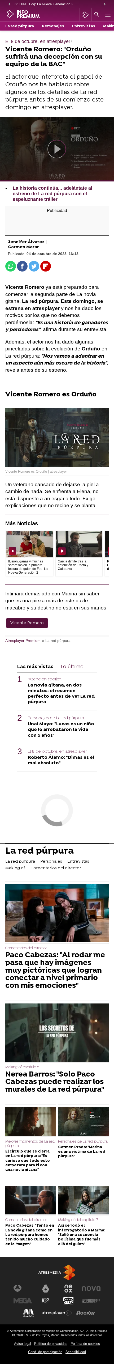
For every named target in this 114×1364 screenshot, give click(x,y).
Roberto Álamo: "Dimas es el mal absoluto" (61, 760)
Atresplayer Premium (23, 641)
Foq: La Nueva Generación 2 (51, 4)
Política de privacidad (50, 1344)
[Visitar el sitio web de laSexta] (45, 1289)
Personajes (53, 26)
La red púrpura (19, 26)
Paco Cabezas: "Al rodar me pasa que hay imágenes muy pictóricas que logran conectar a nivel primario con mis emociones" (55, 971)
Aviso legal (22, 1344)
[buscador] (96, 14)
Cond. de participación (45, 1352)
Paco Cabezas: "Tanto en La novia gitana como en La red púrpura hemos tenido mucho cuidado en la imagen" (29, 1234)
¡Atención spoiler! (45, 679)
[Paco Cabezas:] (57, 913)
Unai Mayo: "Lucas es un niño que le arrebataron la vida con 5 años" (61, 729)
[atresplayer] (85, 14)
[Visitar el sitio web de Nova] (91, 1289)
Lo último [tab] (72, 667)
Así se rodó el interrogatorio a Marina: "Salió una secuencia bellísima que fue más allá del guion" (81, 1234)
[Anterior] (9, 4)
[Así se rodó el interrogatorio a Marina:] (83, 1200)
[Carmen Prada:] (83, 1122)
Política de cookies (85, 1344)
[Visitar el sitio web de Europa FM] (91, 1301)
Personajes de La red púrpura (56, 718)
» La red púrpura (56, 641)
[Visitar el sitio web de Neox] (68, 1289)
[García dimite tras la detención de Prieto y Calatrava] (79, 544)
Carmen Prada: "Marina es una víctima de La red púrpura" (81, 1152)
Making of (15, 868)
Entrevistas (83, 26)
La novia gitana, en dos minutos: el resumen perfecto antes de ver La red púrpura (61, 694)
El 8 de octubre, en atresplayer (57, 751)
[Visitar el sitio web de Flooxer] (85, 1313)
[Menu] (107, 15)
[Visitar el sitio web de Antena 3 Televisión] (23, 1289)
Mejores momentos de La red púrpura (30, 1144)
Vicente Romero (27, 623)
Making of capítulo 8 (22, 1067)
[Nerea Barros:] (57, 1033)
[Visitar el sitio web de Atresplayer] (57, 1313)
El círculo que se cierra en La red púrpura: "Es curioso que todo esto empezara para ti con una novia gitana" (27, 1160)
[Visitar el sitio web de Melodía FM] (28, 1313)
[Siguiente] (105, 4)
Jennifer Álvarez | (27, 242)
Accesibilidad (75, 1352)
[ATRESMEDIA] (57, 1272)
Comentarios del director (55, 868)
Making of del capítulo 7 (78, 1220)
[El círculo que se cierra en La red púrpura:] (30, 1122)
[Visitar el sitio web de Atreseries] (45, 1301)
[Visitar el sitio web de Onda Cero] (68, 1301)
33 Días (21, 4)
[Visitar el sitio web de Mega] (23, 1301)
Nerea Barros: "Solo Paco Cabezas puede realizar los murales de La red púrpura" (54, 1082)
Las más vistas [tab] (35, 667)
